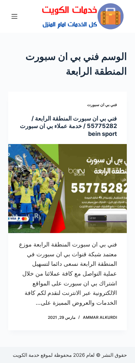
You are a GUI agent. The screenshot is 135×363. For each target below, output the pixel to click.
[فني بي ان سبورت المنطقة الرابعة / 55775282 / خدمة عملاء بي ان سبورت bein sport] (67, 188)
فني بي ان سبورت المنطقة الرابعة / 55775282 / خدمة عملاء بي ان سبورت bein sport (68, 126)
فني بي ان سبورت (102, 104)
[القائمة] (14, 16)
